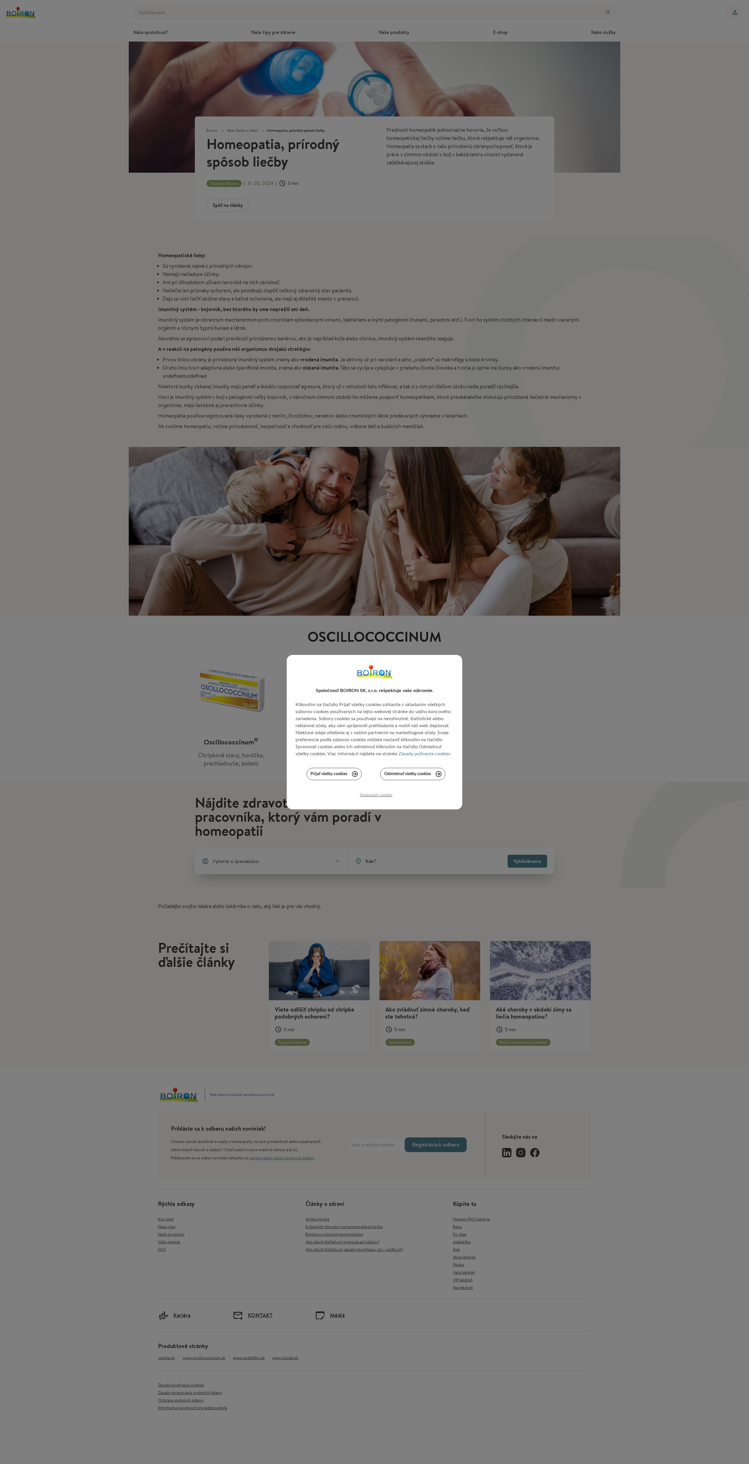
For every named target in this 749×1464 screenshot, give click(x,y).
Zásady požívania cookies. (424, 753)
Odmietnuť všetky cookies (407, 774)
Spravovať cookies (376, 795)
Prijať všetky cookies (328, 774)
